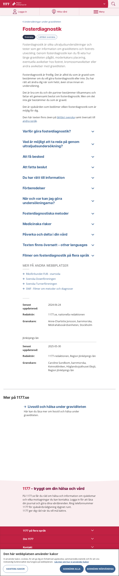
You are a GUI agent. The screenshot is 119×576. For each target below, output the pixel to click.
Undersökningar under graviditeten (42, 21)
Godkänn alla (71, 568)
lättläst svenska (66, 117)
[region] (59, 562)
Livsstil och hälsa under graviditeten (57, 407)
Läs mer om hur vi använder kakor (71, 561)
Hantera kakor (15, 568)
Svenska (29, 37)
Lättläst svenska (47, 37)
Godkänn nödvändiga (100, 568)
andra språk (30, 121)
